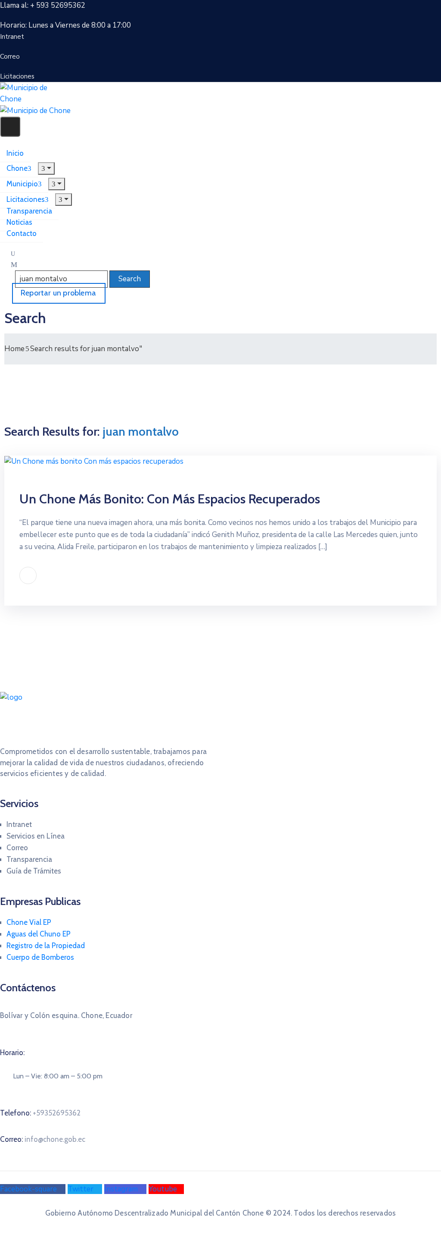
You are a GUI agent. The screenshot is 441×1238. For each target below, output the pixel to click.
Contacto (21, 233)
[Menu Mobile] (10, 126)
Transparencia (29, 211)
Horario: (12, 1052)
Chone (17, 168)
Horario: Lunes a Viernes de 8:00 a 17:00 (65, 25)
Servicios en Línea (35, 836)
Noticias (19, 222)
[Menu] (46, 168)
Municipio (22, 183)
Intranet (19, 824)
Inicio (15, 153)
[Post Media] (93, 461)
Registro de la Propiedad (45, 945)
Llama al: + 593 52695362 (42, 5)
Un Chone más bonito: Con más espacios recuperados (169, 499)
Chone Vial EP (28, 922)
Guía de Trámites (33, 871)
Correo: (42, 1139)
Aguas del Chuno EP (38, 934)
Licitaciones (25, 199)
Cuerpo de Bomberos (40, 957)
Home (14, 349)
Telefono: (40, 1113)
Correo (17, 847)
